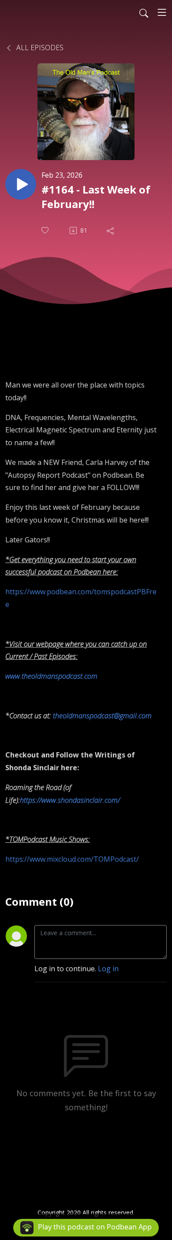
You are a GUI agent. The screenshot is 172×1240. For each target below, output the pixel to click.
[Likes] (46, 230)
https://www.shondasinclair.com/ (70, 800)
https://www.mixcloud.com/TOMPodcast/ (72, 859)
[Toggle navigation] (162, 12)
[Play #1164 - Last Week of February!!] (20, 184)
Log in (108, 968)
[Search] (144, 12)
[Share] (111, 230)
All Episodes (39, 47)
